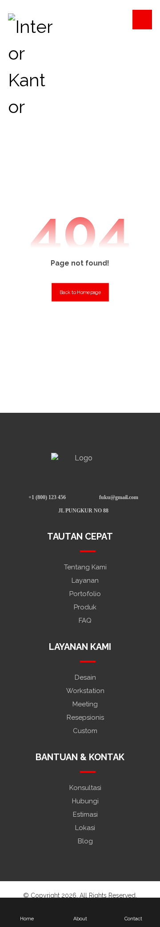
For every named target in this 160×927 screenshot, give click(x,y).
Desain (85, 677)
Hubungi (85, 801)
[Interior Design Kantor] (30, 66)
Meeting (85, 704)
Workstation (85, 691)
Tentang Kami (85, 567)
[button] (142, 19)
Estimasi (85, 814)
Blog (85, 841)
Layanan (85, 580)
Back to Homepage (80, 292)
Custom (85, 731)
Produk (85, 607)
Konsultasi (85, 788)
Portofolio (85, 594)
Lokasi (85, 828)
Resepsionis (85, 717)
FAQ (85, 621)
